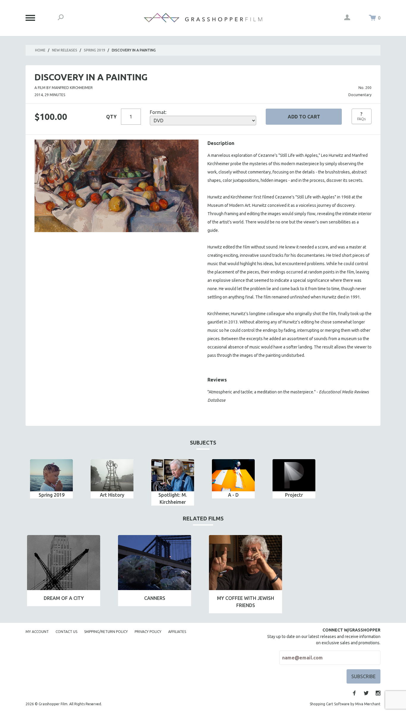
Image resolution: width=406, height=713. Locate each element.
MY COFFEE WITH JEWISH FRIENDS (245, 601)
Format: (158, 112)
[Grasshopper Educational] (203, 18)
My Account (37, 632)
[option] (51, 478)
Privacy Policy (148, 632)
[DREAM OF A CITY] (63, 562)
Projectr (294, 495)
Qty (111, 116)
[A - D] (233, 475)
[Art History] (112, 475)
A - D (233, 495)
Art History (112, 495)
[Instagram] (378, 693)
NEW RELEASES (64, 50)
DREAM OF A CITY (64, 598)
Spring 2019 (94, 50)
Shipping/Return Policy (106, 632)
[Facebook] (354, 693)
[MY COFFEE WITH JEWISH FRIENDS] (245, 562)
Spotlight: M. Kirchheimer (172, 498)
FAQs (361, 116)
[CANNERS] (154, 562)
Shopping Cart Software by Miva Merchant (345, 704)
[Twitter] (366, 693)
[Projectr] (294, 475)
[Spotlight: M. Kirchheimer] (172, 475)
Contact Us (66, 632)
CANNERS (154, 598)
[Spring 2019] (51, 475)
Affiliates (177, 632)
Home (40, 50)
